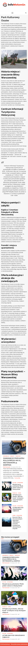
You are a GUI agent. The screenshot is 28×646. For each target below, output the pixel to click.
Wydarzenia (20, 482)
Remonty (12, 456)
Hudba (14, 515)
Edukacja (4, 606)
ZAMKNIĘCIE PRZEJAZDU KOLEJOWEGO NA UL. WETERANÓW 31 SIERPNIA (14, 447)
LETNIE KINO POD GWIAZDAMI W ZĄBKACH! (6, 508)
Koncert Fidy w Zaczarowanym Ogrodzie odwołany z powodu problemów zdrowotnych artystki (6, 522)
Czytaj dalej (17, 478)
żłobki (9, 606)
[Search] (26, 12)
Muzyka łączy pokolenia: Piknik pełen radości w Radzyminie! (6, 486)
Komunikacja (6, 456)
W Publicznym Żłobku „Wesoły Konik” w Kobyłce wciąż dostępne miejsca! (6, 497)
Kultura (15, 482)
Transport (18, 456)
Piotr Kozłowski (6, 467)
